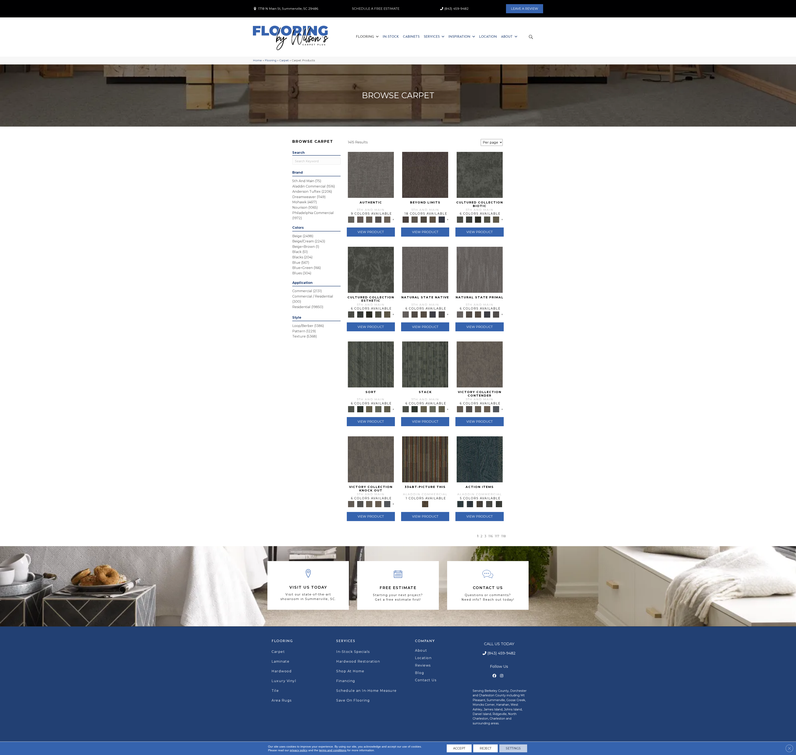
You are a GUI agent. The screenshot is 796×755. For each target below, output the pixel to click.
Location (423, 658)
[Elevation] (424, 219)
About (421, 650)
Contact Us (425, 680)
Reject (485, 748)
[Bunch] (360, 409)
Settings (513, 748)
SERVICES (345, 641)
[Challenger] (480, 364)
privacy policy (298, 750)
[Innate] (433, 314)
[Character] (469, 219)
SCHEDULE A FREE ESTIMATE (375, 9)
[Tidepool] (480, 459)
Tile (275, 691)
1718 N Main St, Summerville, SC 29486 (288, 9)
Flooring (270, 60)
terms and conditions (332, 750)
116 (490, 536)
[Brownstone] (479, 504)
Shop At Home (350, 671)
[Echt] (360, 219)
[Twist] (387, 409)
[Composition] (487, 219)
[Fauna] (433, 219)
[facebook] (494, 676)
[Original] (442, 314)
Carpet (284, 60)
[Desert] (414, 219)
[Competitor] (478, 409)
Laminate (280, 661)
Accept (459, 748)
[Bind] (371, 364)
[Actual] (371, 174)
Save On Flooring (353, 700)
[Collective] (478, 219)
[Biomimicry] (480, 174)
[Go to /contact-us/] (488, 585)
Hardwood (282, 671)
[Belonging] (425, 269)
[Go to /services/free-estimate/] (398, 585)
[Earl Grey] (489, 504)
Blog (419, 673)
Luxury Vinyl (284, 681)
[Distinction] (496, 219)
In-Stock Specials (353, 652)
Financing (345, 681)
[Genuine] (369, 219)
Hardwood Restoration (358, 661)
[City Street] (499, 504)
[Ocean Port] (470, 504)
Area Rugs (282, 700)
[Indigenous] (424, 314)
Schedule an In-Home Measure (366, 691)
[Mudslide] (425, 459)
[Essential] (414, 314)
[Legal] (378, 219)
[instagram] (501, 676)
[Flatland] (442, 219)
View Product (371, 232)
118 (503, 536)
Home (257, 60)
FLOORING (282, 641)
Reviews (423, 665)
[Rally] (487, 409)
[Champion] (469, 409)
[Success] (496, 409)
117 (497, 536)
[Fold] (369, 409)
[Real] (387, 219)
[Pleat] (378, 409)
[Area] (425, 174)
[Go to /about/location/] (308, 585)
